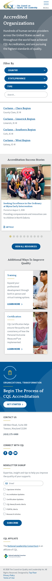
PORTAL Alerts (12, 509)
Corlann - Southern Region (19, 129)
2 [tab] (14, 236)
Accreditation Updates (16, 494)
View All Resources (26, 246)
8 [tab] (35, 236)
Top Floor (33, 572)
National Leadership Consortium (22, 546)
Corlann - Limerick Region (19, 119)
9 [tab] (38, 236)
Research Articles (14, 514)
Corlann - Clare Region (17, 108)
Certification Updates (15, 499)
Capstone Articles (14, 489)
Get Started (14, 404)
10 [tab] (42, 236)
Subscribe (12, 522)
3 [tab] (17, 236)
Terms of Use (9, 578)
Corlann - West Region (16, 140)
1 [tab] (10, 236)
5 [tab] (24, 236)
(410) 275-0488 (10, 434)
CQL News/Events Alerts (16, 504)
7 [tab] (31, 236)
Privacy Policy (9, 575)
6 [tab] (28, 236)
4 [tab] (21, 236)
